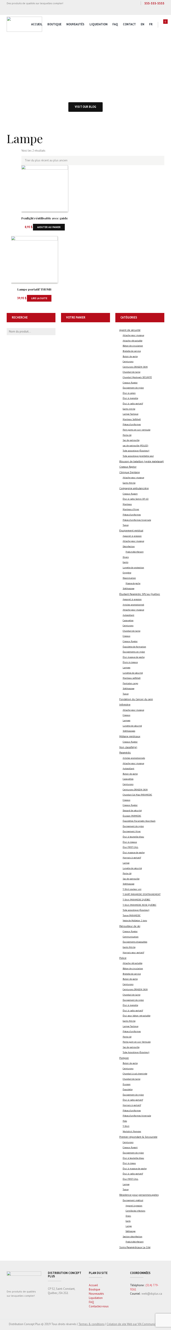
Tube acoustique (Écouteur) (136, 450)
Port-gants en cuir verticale (136, 429)
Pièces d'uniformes (132, 424)
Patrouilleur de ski (129, 926)
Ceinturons (128, 361)
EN (142, 24)
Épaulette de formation (134, 646)
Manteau (127, 504)
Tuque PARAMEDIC (131, 915)
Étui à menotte (130, 398)
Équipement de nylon (133, 387)
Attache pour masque (133, 335)
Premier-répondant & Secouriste (138, 1136)
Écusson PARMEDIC (132, 815)
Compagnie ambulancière (134, 488)
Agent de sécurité (129, 330)
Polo (125, 1121)
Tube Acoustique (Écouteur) (136, 1052)
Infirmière (124, 704)
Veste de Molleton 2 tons (135, 920)
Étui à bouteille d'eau (133, 836)
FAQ (115, 24)
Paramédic (125, 752)
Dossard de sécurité (132, 810)
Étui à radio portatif (133, 403)
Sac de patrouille (131, 440)
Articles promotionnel (133, 604)
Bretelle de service (132, 351)
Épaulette (127, 1089)
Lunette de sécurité (132, 725)
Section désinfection (132, 1236)
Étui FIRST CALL (130, 847)
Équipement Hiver (132, 831)
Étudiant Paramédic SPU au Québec (139, 594)
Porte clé (127, 435)
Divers (126, 557)
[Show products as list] (16, 153)
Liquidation (99, 24)
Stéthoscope (128, 588)
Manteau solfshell (131, 678)
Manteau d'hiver (131, 509)
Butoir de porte (130, 356)
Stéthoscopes (129, 730)
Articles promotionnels (134, 758)
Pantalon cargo (130, 683)
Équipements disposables (135, 941)
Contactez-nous (99, 1306)
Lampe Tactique (130, 414)
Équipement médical (131, 530)
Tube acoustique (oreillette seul (138, 456)
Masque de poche (133, 583)
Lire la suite (39, 298)
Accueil (37, 24)
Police (122, 957)
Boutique (54, 24)
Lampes (126, 667)
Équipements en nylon (134, 651)
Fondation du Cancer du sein (136, 699)
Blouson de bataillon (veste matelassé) (141, 461)
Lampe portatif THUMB (34, 289)
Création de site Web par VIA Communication (134, 1324)
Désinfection (129, 546)
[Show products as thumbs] (9, 153)
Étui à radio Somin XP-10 (136, 498)
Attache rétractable (132, 340)
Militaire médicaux (129, 736)
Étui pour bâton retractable (136, 1015)
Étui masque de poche (134, 657)
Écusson (126, 1084)
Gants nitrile (129, 408)
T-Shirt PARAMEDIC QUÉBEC (136, 899)
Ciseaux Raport (130, 493)
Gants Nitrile (129, 482)
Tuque (125, 525)
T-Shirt (126, 1126)
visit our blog (85, 107)
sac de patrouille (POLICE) (135, 445)
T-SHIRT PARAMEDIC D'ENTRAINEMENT (142, 894)
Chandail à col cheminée (135, 1073)
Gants (125, 562)
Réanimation (129, 578)
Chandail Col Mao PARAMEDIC (137, 794)
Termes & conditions (91, 1324)
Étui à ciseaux (130, 842)
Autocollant (128, 615)
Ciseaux (126, 636)
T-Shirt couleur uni (132, 889)
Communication (130, 936)
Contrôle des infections (135, 1211)
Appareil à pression (132, 536)
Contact (129, 24)
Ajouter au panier (49, 227)
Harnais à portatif (132, 857)
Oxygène (127, 572)
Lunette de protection (133, 567)
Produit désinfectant (134, 552)
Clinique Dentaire (129, 472)
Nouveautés (75, 24)
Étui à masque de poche (135, 1168)
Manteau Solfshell (132, 419)
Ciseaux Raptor (130, 382)
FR (151, 24)
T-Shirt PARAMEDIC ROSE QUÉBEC (139, 904)
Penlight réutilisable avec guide (44, 218)
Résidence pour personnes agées (139, 1194)
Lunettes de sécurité (133, 672)
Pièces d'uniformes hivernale (137, 520)
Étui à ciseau (129, 1163)
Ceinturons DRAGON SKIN (135, 366)
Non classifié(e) (128, 747)
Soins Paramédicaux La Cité (135, 1247)
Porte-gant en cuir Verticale (137, 1041)
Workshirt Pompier (132, 1131)
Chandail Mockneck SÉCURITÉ (137, 377)
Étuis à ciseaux (130, 662)
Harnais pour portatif (133, 952)
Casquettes (128, 620)
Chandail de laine (131, 372)
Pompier (124, 1058)
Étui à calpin (129, 393)
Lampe (126, 862)
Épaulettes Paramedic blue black (139, 820)
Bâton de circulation (133, 345)
